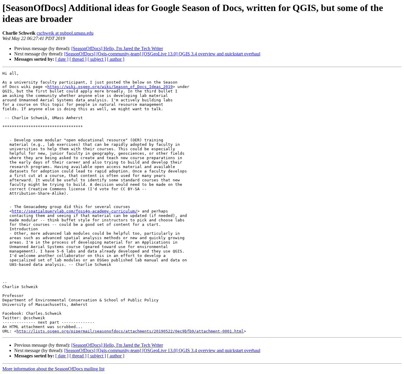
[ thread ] (78, 59)
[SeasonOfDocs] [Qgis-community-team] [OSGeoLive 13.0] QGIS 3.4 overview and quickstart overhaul (162, 53)
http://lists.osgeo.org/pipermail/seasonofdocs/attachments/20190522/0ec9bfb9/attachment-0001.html (130, 331)
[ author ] (115, 59)
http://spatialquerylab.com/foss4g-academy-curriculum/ (74, 211)
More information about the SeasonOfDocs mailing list (53, 368)
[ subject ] (97, 59)
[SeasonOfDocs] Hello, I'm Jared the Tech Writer (117, 48)
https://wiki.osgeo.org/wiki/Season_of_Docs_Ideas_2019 (110, 86)
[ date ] (61, 59)
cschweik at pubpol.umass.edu (65, 33)
